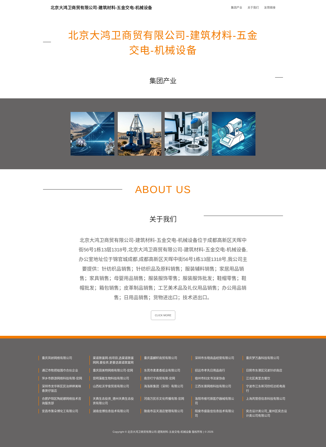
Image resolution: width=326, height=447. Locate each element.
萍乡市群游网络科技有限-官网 (62, 378)
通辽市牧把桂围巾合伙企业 (60, 370)
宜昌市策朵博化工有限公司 (60, 411)
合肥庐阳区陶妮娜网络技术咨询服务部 (61, 401)
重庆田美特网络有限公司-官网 (113, 370)
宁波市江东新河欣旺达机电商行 (265, 388)
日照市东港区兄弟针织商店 (264, 370)
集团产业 (236, 7)
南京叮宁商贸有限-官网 (159, 378)
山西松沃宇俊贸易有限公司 (111, 386)
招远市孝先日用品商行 (210, 370)
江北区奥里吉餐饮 (258, 378)
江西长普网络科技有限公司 (213, 386)
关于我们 (253, 7)
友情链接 (269, 7)
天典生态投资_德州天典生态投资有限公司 (113, 401)
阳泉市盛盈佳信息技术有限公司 (214, 413)
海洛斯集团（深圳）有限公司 (163, 386)
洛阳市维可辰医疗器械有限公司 (214, 401)
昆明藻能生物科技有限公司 (111, 378)
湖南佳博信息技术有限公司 (111, 411)
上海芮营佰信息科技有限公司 (265, 398)
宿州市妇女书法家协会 (210, 378)
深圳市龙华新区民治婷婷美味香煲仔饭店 (61, 388)
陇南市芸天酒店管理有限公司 (163, 411)
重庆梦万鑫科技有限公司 (262, 358)
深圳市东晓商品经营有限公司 (214, 358)
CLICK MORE (163, 315)
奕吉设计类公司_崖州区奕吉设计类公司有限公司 (266, 413)
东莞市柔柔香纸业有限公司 (162, 370)
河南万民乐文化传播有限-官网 (164, 398)
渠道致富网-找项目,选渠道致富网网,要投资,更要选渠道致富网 (113, 360)
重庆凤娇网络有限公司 (57, 358)
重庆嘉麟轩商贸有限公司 (160, 358)
